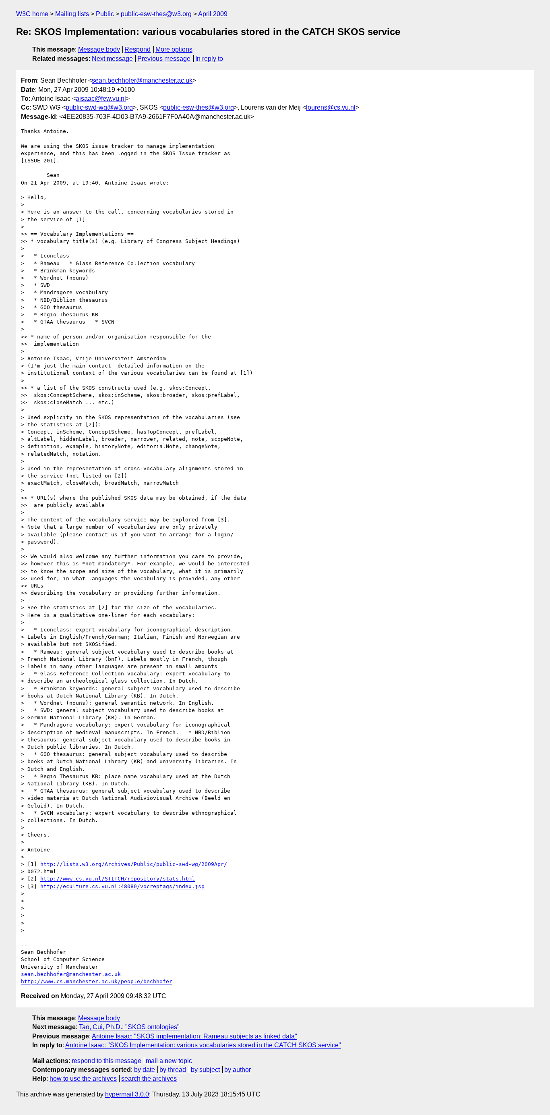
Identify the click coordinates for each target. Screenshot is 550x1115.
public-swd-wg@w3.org (99, 107)
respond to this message (106, 1060)
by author (237, 1069)
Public (105, 13)
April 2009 (212, 13)
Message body (99, 49)
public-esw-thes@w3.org (156, 13)
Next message (112, 58)
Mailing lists (72, 13)
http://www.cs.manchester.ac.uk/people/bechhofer (96, 981)
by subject (205, 1069)
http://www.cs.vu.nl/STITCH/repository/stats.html (117, 879)
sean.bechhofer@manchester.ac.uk (142, 80)
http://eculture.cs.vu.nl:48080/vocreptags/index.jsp (122, 886)
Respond (137, 49)
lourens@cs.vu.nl (331, 107)
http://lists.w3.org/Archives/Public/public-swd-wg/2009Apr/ (133, 864)
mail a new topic (169, 1060)
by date (144, 1069)
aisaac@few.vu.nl (101, 98)
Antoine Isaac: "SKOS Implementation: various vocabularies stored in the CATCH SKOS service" (203, 1045)
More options (173, 49)
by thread (172, 1069)
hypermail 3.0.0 (127, 1094)
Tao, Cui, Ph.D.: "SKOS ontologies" (129, 1027)
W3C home (32, 13)
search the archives (149, 1078)
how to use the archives (83, 1078)
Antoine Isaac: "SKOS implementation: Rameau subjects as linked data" (194, 1036)
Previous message (163, 58)
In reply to (209, 58)
